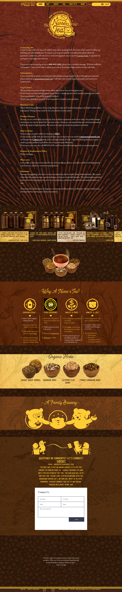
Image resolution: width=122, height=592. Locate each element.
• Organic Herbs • (61, 357)
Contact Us (37, 139)
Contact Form (82, 55)
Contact (61, 461)
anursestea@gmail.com (60, 55)
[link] (89, 3)
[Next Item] (119, 221)
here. (31, 154)
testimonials (55, 333)
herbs (35, 333)
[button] (56, 4)
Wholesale (47, 338)
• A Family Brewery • (60, 403)
